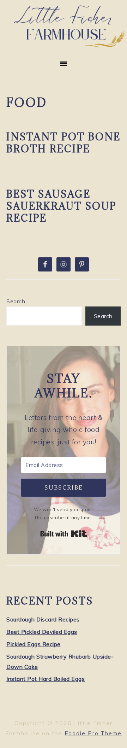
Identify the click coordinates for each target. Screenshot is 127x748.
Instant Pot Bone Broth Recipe (63, 142)
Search (15, 301)
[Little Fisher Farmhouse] (63, 46)
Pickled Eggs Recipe (33, 644)
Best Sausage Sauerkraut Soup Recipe (61, 206)
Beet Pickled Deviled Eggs (41, 631)
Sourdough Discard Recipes (43, 619)
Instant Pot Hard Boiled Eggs (45, 678)
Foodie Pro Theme (93, 733)
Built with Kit (63, 533)
